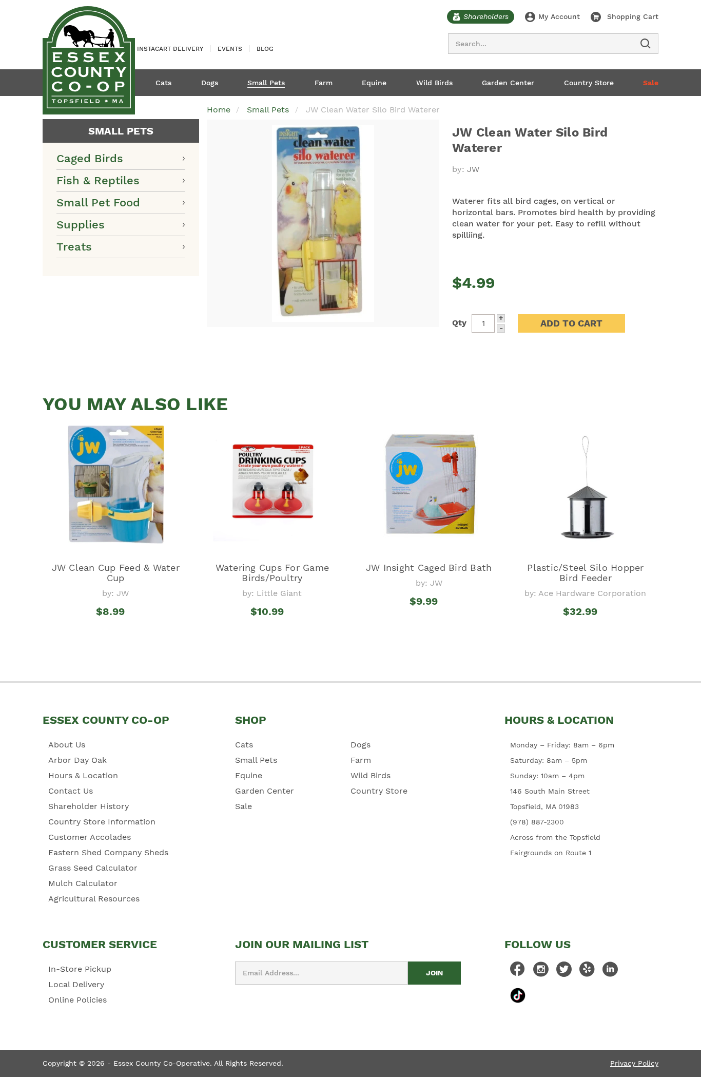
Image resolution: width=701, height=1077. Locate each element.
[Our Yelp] (587, 971)
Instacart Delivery (170, 48)
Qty (459, 323)
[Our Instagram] (541, 971)
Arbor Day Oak (77, 760)
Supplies (80, 224)
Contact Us (70, 791)
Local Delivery (76, 984)
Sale (650, 83)
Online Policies (77, 1000)
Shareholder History (88, 806)
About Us (66, 744)
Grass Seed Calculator (93, 868)
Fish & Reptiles (98, 180)
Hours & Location (83, 775)
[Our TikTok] (517, 995)
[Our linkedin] (610, 971)
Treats (74, 246)
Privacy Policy (634, 1063)
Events (230, 48)
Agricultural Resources (94, 898)
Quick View (116, 630)
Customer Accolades (89, 837)
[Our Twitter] (564, 971)
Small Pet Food (98, 202)
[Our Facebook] (517, 971)
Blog (265, 48)
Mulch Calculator (83, 883)
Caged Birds (89, 158)
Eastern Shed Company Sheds (108, 852)
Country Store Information (101, 821)
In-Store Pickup (79, 969)
